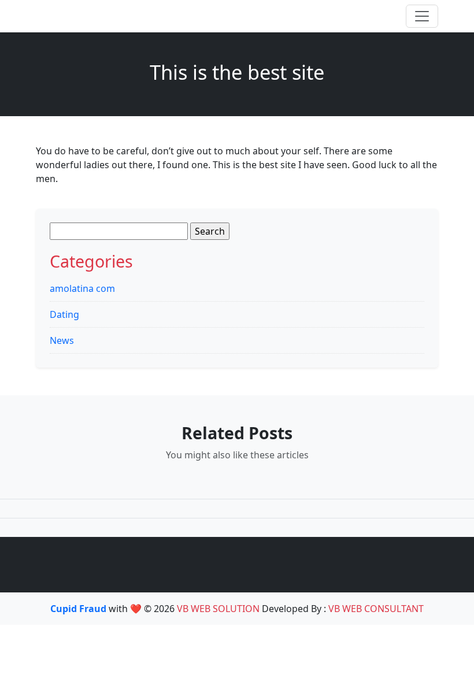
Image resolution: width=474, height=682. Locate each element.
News (62, 340)
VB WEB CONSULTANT (376, 608)
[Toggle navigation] (422, 16)
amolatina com (82, 288)
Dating (64, 314)
